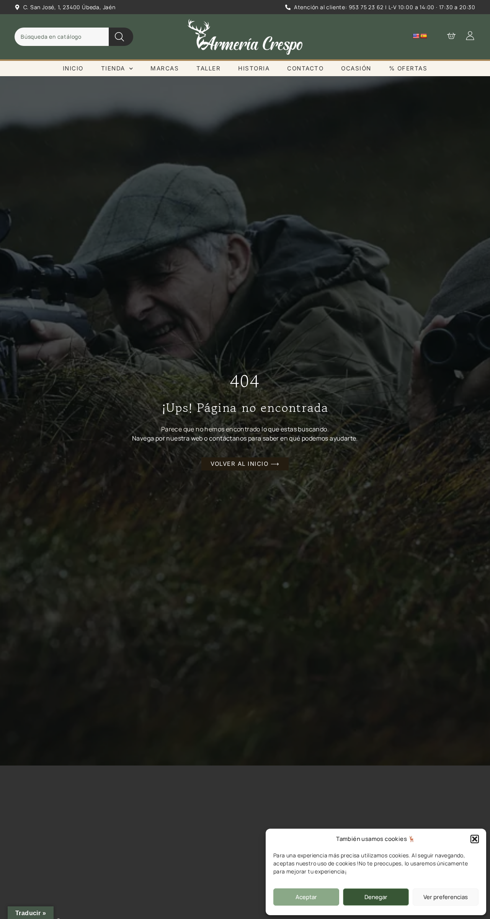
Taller (208, 68)
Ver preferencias (445, 897)
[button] (475, 839)
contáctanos (228, 438)
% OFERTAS (408, 68)
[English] (415, 36)
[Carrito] (447, 35)
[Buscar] (121, 37)
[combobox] (62, 37)
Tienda (113, 68)
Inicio (73, 68)
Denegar (375, 897)
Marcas (164, 68)
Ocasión (356, 68)
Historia (254, 68)
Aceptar (306, 897)
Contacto (305, 68)
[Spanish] (423, 36)
